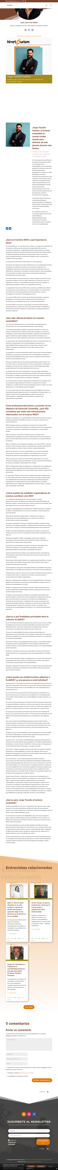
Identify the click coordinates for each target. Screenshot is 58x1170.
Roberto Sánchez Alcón (33, 1161)
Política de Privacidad (31, 1159)
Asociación (28, 36)
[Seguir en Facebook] (34, 1114)
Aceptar (31, 1166)
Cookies (49, 1159)
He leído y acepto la (21, 1073)
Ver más (29, 1007)
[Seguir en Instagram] (29, 1114)
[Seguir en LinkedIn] (7, 228)
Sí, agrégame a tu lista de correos (17, 1076)
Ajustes (50, 1166)
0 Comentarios (36, 36)
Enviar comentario (42, 1080)
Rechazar (40, 1166)
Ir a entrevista (11, 933)
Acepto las (12, 1142)
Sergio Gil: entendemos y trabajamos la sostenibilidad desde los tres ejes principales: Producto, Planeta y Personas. (17, 972)
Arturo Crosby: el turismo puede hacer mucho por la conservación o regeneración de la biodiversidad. (41, 912)
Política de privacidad (26, 1073)
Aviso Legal (42, 1159)
